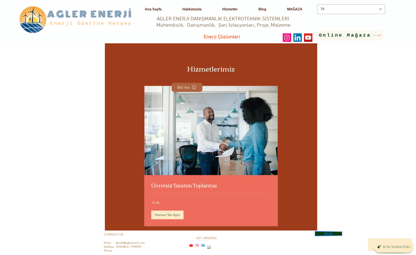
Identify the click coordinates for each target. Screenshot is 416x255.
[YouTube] (308, 37)
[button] (167, 215)
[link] (211, 185)
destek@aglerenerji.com (130, 242)
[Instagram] (287, 37)
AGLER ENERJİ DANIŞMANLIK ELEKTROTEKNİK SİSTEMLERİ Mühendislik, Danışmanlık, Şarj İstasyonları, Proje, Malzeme (223, 22)
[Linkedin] (203, 245)
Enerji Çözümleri (222, 37)
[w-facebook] (209, 247)
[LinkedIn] (297, 37)
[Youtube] (191, 245)
